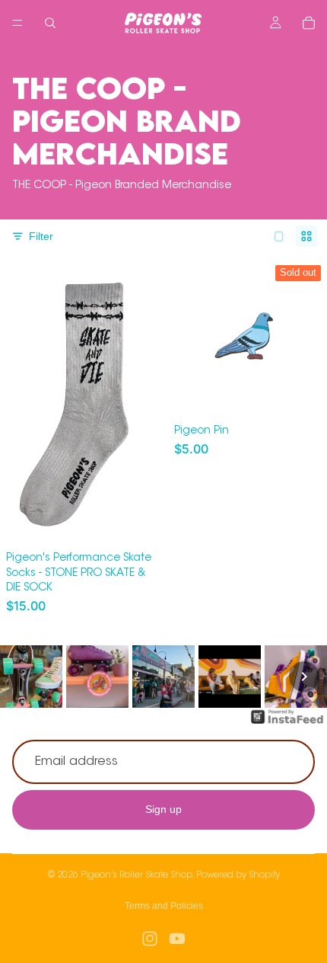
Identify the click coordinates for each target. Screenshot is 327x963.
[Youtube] (177, 938)
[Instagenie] (287, 724)
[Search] (50, 23)
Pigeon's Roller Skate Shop (136, 875)
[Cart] (308, 23)
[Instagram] (150, 938)
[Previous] (23, 676)
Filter (41, 236)
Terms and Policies (164, 906)
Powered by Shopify (238, 875)
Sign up (163, 810)
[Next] (304, 676)
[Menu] (17, 22)
